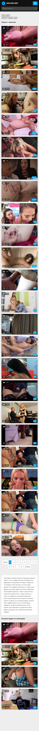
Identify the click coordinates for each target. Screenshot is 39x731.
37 (21, 566)
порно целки (5, 14)
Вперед (27, 566)
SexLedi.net (12, 3)
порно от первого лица (9, 18)
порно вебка (5, 16)
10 (13, 566)
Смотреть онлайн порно (9, 17)
